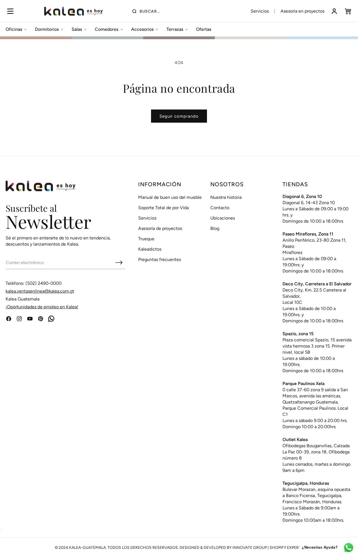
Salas (77, 29)
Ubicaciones (222, 218)
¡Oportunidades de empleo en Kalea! (42, 306)
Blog (214, 228)
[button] (10, 11)
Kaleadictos (149, 249)
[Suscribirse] (119, 262)
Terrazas (174, 29)
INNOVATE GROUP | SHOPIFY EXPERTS (267, 547)
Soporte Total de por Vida (163, 207)
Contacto (219, 207)
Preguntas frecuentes (159, 259)
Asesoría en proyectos (302, 11)
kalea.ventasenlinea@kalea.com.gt (40, 291)
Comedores (106, 29)
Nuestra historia (226, 197)
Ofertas (203, 29)
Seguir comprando (179, 116)
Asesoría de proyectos (160, 228)
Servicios (260, 11)
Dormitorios (47, 29)
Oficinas (14, 29)
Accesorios (142, 29)
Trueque (146, 238)
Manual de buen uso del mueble (170, 197)
